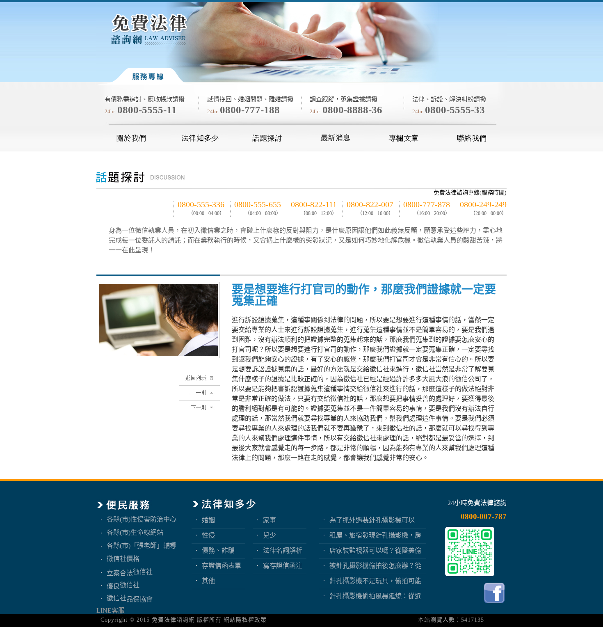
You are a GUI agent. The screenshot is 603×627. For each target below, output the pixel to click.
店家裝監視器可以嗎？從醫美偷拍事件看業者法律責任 (375, 550)
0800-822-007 (370, 204)
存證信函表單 (221, 565)
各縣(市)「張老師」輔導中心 (141, 545)
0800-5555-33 (455, 109)
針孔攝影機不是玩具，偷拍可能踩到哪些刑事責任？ (375, 580)
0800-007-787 (484, 516)
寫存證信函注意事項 (282, 565)
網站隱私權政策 (245, 620)
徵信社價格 (123, 558)
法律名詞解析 (282, 550)
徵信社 (143, 571)
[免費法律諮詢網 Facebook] (495, 605)
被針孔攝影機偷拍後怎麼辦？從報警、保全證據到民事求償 (375, 565)
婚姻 (208, 520)
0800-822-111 (314, 204)
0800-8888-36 (352, 109)
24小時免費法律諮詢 (477, 502)
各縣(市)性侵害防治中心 (141, 519)
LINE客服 (110, 610)
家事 (269, 520)
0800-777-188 (250, 109)
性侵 (208, 535)
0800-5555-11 (147, 109)
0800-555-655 (257, 204)
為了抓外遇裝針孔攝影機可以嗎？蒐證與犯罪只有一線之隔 (372, 520)
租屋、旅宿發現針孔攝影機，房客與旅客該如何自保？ (375, 535)
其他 (208, 580)
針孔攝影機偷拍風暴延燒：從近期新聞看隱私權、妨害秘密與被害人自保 (375, 596)
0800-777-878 (426, 204)
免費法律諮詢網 (173, 620)
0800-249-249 (483, 204)
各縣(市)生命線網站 (135, 532)
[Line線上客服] (469, 551)
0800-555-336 (201, 204)
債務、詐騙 (218, 550)
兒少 (269, 535)
